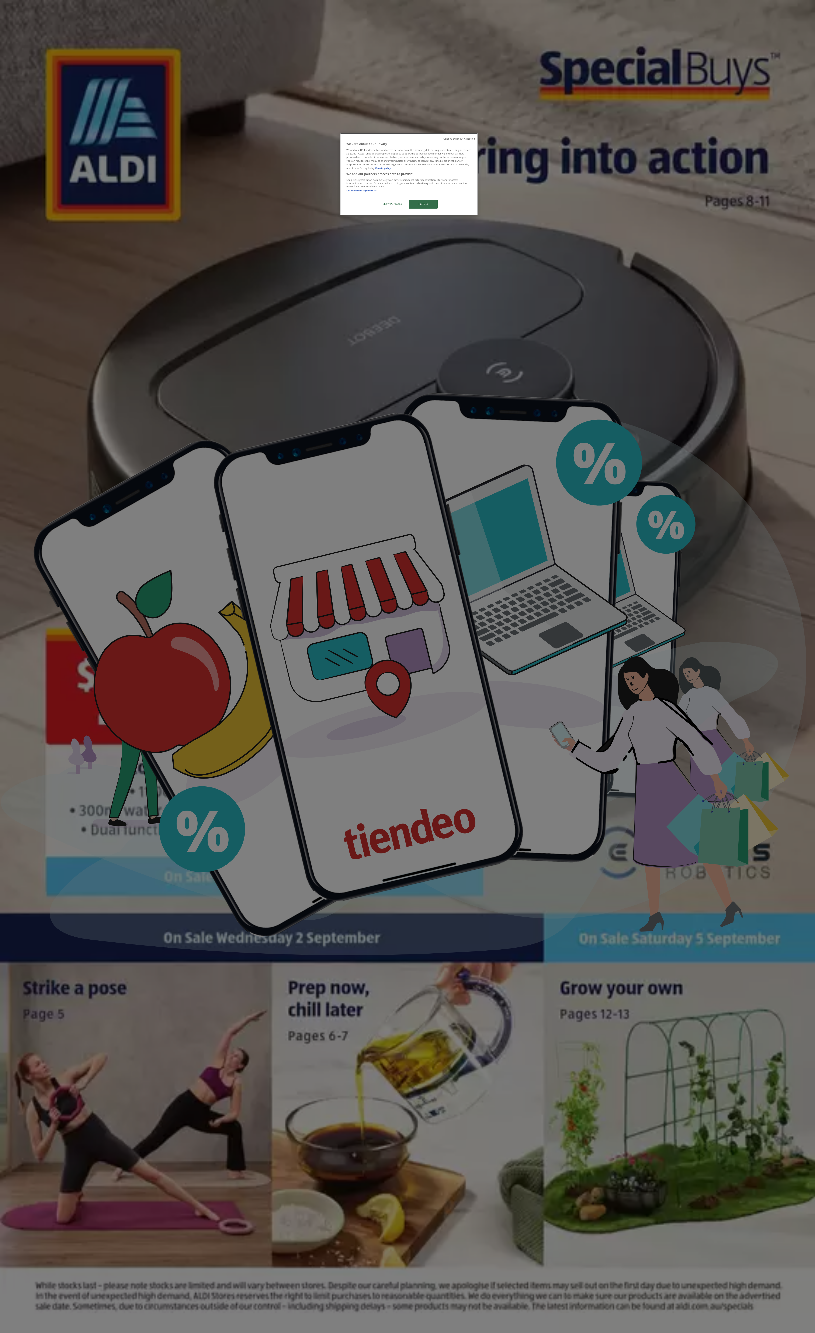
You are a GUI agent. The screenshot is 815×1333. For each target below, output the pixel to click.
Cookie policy (383, 168)
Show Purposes (392, 203)
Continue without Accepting (459, 138)
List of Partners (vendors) (361, 190)
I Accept (423, 204)
